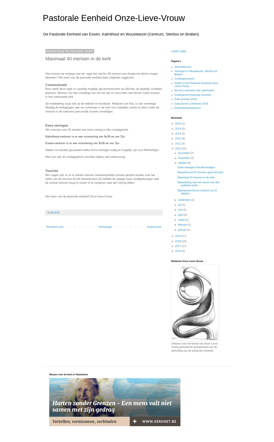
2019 (178, 236)
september (184, 199)
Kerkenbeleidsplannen (187, 107)
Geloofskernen (183, 66)
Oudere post (154, 226)
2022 (178, 138)
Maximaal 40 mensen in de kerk (196, 177)
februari (183, 224)
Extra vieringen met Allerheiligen (196, 167)
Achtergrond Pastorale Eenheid (192, 94)
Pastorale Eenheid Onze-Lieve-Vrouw (114, 18)
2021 (178, 143)
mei (180, 209)
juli (180, 204)
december (184, 153)
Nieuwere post (54, 226)
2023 (178, 133)
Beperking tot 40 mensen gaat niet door (200, 172)
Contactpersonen (184, 78)
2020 (178, 148)
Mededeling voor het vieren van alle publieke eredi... (198, 184)
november (184, 158)
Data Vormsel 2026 (185, 99)
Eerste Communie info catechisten (194, 90)
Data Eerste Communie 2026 (191, 103)
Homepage (105, 226)
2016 (178, 251)
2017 (178, 246)
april (181, 214)
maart (181, 219)
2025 (178, 123)
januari (182, 229)
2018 (178, 241)
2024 (178, 128)
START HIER (178, 51)
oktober (183, 162)
